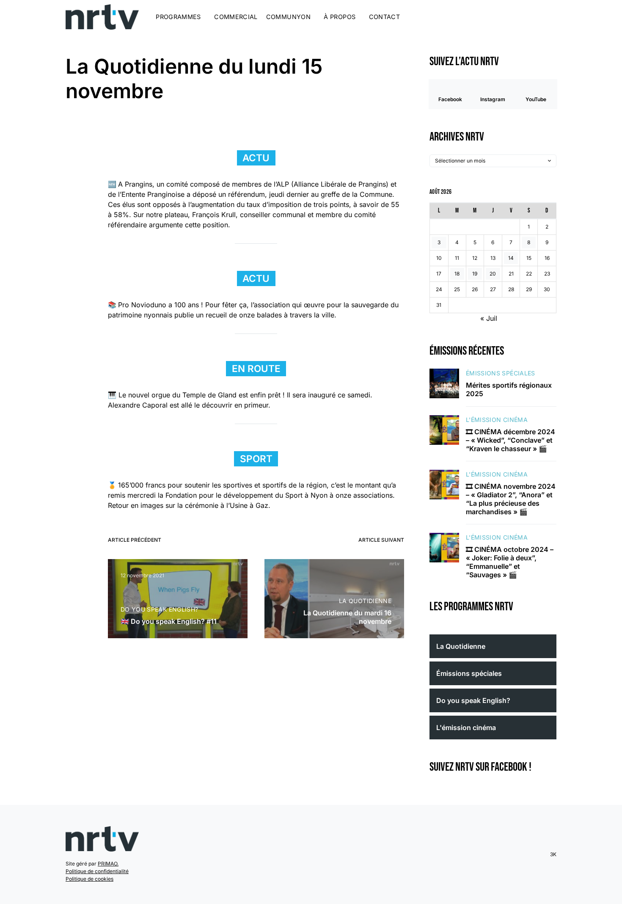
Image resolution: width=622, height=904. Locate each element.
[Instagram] (529, 17)
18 (457, 273)
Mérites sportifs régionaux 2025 (509, 389)
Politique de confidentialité (97, 871)
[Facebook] (519, 17)
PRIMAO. (108, 863)
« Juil (488, 318)
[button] (553, 17)
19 (474, 273)
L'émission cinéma (497, 419)
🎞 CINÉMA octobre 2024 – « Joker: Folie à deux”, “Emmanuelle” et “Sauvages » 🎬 (509, 562)
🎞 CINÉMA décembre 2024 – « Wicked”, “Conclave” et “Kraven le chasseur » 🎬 (510, 440)
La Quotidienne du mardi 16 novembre (347, 617)
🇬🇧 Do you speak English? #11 (169, 621)
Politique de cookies (89, 879)
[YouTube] (540, 17)
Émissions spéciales (500, 373)
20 (493, 273)
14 (511, 258)
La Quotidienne (365, 600)
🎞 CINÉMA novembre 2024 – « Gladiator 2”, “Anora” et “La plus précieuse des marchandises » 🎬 (511, 499)
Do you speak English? (159, 609)
